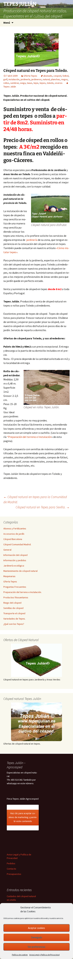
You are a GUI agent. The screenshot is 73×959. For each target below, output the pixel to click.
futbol (65, 75)
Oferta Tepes (30, 75)
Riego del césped (12, 602)
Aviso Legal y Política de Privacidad (44, 954)
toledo (50, 82)
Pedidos (11, 863)
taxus (29, 82)
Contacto (11, 868)
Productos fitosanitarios (15, 597)
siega (23, 82)
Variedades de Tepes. (14, 618)
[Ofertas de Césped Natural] (36, 660)
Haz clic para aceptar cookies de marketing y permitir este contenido (22, 817)
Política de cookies (20, 954)
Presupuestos (14, 874)
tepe (35, 82)
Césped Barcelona (12, 539)
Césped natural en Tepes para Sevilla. (43, 507)
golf (5, 79)
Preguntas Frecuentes (14, 586)
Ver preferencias (36, 946)
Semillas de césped (13, 608)
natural (46, 79)
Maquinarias (9, 576)
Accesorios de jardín (13, 533)
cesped (57, 75)
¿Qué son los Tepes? (13, 623)
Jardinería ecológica (13, 565)
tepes (43, 82)
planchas (55, 79)
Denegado (36, 937)
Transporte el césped (14, 613)
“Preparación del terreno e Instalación (29, 437)
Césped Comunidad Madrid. (17, 544)
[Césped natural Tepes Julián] (36, 721)
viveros (58, 82)
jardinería (25, 79)
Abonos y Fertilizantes (14, 528)
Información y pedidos (14, 560)
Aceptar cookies (36, 928)
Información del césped (15, 555)
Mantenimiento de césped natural (20, 570)
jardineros (36, 79)
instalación (13, 79)
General (7, 549)
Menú (6, 22)
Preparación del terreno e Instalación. (22, 592)
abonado (47, 75)
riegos (64, 79)
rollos (6, 82)
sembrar (14, 82)
